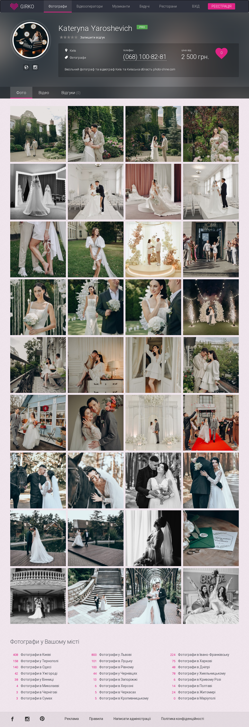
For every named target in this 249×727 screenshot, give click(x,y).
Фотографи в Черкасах (117, 692)
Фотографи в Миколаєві (40, 686)
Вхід (195, 6)
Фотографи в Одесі (36, 667)
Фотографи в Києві (36, 655)
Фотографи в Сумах (36, 698)
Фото (21, 92)
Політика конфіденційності (182, 719)
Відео (43, 92)
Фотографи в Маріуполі (196, 698)
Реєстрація (221, 6)
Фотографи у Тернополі (39, 661)
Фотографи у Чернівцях (118, 673)
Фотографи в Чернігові (39, 692)
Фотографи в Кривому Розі (199, 679)
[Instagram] (35, 67)
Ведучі (145, 6)
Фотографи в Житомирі (196, 692)
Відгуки (70, 92)
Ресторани (168, 6)
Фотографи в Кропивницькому (124, 698)
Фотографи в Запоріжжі (118, 679)
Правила (96, 719)
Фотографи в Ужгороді (39, 673)
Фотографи (58, 6)
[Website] (26, 67)
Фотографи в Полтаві (195, 686)
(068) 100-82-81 (145, 56)
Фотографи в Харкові (195, 661)
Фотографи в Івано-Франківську (203, 655)
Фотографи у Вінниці (37, 679)
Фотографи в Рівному (116, 667)
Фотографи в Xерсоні (116, 686)
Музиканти (121, 6)
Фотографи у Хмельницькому (202, 673)
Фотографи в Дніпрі (194, 667)
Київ (73, 50)
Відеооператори (90, 6)
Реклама (72, 719)
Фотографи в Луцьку (116, 661)
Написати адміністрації (132, 719)
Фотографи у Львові (115, 655)
